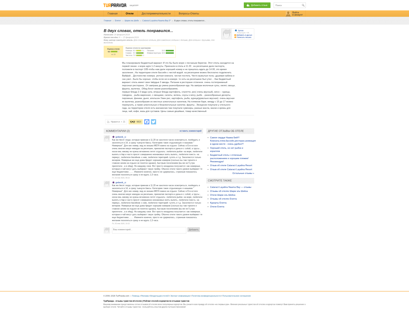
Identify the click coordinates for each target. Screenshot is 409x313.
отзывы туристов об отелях (129, 301)
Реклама (145, 296)
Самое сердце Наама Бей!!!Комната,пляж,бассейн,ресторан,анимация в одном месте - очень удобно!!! (233, 140)
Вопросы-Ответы (189, 13)
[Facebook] (146, 121)
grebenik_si (121, 137)
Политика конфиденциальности (206, 296)
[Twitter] (153, 121)
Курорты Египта (218, 202)
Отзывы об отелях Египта (223, 198)
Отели (130, 13)
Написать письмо (244, 37)
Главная (113, 13)
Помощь (135, 296)
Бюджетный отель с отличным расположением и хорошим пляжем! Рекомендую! (229, 158)
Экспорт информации (180, 296)
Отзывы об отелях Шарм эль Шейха (229, 191)
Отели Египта (217, 206)
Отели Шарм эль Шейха (222, 195)
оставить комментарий (190, 131)
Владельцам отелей (159, 296)
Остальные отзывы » (243, 173)
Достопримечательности (156, 13)
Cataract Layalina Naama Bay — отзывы (230, 187)
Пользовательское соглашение (236, 296)
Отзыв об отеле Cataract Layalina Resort (231, 165)
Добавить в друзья (244, 35)
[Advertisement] (153, 259)
